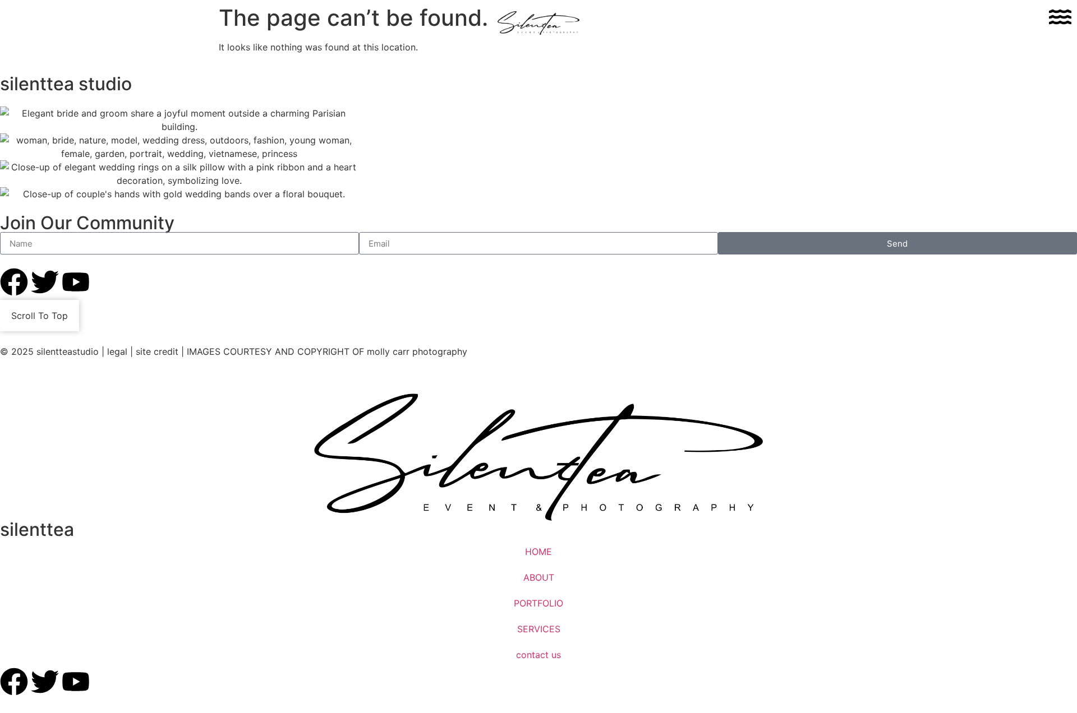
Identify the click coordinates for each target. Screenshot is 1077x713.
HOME (538, 551)
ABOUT (538, 577)
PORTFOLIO (538, 603)
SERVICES (538, 629)
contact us (538, 654)
